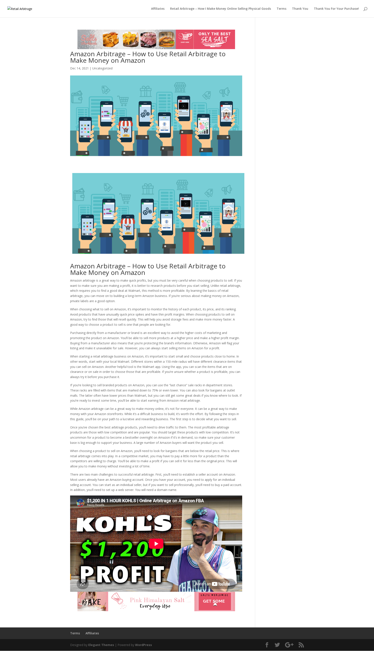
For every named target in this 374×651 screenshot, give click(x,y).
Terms (281, 9)
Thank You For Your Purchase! (336, 9)
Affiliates (157, 9)
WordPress (143, 645)
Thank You (300, 9)
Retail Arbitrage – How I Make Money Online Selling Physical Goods (220, 9)
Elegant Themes (101, 645)
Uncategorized (102, 68)
